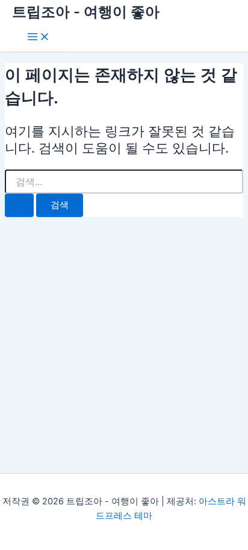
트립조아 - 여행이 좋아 (86, 11)
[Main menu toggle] (38, 37)
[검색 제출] (19, 205)
